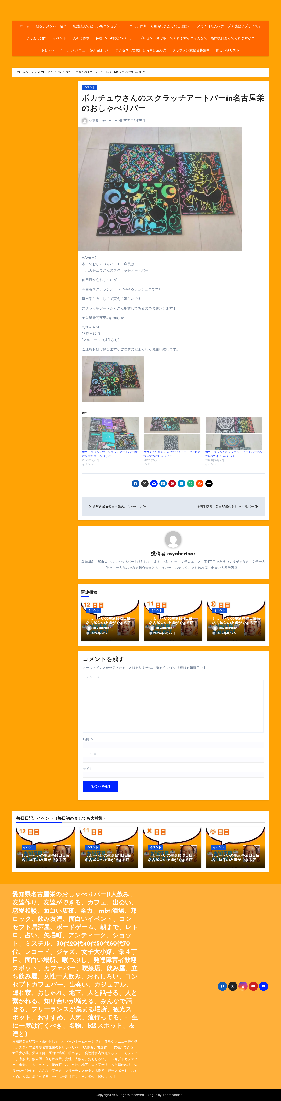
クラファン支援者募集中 (191, 50)
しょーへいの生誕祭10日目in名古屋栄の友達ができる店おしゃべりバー (236, 623)
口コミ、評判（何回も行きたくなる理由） (158, 26)
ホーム (25, 26)
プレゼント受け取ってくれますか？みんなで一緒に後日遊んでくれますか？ (197, 38)
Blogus (151, 1095)
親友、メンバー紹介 (51, 26)
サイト (88, 769)
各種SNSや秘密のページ (114, 38)
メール (90, 754)
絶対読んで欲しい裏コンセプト (96, 26)
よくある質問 (36, 38)
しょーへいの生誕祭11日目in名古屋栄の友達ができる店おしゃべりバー (172, 623)
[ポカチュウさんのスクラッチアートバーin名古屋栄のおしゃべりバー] (110, 433)
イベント (59, 38)
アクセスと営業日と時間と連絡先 (140, 50)
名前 (88, 739)
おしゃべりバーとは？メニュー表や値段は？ (75, 50)
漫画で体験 (81, 38)
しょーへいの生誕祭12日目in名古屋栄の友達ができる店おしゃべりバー (110, 623)
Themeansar (172, 1095)
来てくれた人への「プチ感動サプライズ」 (229, 26)
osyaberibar (108, 120)
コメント (91, 677)
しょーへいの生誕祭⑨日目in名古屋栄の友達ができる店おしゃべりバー (235, 860)
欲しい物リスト (228, 50)
